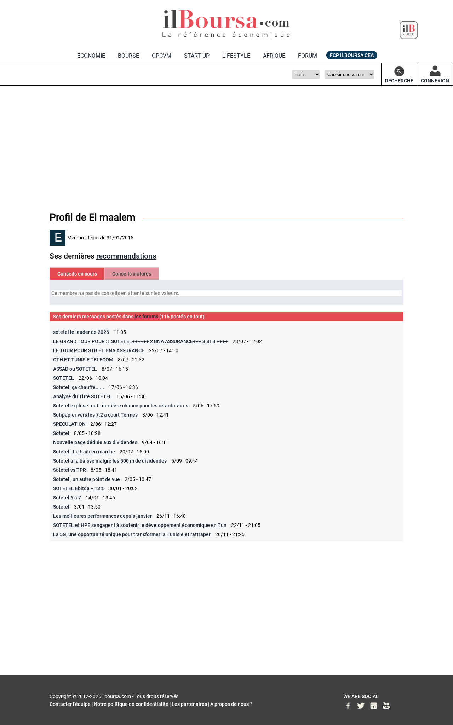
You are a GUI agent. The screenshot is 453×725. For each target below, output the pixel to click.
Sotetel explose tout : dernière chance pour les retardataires (120, 405)
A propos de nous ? (231, 704)
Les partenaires (189, 704)
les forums (146, 316)
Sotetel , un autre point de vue (86, 479)
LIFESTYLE (236, 55)
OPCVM (161, 55)
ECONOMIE (91, 55)
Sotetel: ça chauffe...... (78, 387)
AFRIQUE (274, 55)
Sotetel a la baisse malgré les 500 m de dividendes (110, 461)
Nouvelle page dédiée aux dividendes (95, 442)
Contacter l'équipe (70, 704)
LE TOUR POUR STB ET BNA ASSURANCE (98, 350)
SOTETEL (63, 378)
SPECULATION (69, 424)
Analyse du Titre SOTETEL (82, 396)
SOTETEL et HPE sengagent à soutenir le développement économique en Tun (139, 525)
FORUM (307, 55)
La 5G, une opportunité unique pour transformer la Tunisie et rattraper (132, 534)
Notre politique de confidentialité (131, 704)
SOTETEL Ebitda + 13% (78, 488)
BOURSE (128, 55)
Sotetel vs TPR (69, 470)
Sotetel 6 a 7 (67, 497)
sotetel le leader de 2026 (81, 332)
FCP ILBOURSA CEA (352, 55)
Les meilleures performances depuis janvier (102, 516)
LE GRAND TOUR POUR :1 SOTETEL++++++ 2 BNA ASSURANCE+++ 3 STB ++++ (140, 341)
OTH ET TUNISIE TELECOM (83, 359)
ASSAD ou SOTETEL (75, 369)
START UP (197, 55)
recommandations (126, 256)
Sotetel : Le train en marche (84, 451)
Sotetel (61, 433)
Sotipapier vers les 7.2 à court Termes (95, 415)
